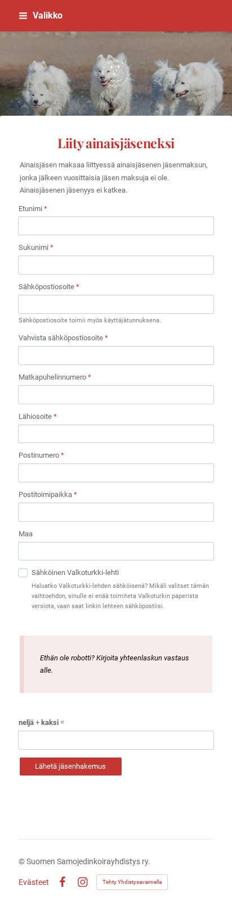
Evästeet (34, 882)
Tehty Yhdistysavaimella (132, 882)
